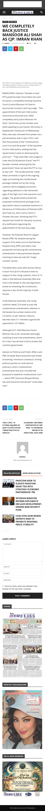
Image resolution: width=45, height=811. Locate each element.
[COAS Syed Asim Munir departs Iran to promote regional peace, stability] (8, 518)
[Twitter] (10, 48)
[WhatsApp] (21, 48)
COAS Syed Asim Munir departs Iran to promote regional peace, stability (28, 520)
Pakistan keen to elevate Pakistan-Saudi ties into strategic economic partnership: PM (27, 486)
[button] (4, 12)
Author (7, 43)
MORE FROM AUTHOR (32, 473)
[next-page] (7, 530)
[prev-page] (3, 530)
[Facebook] (4, 48)
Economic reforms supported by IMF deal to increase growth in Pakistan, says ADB (33, 427)
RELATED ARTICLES (12, 473)
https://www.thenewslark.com (22, 460)
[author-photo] (22, 453)
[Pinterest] (15, 48)
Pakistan (13, 22)
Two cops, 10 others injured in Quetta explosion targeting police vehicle (11, 427)
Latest (11, 18)
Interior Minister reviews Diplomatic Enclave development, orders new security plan (29, 504)
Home (4, 18)
